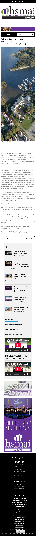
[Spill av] (8, 350)
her (16, 329)
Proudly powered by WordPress (9, 533)
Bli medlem (19, 464)
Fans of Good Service (19, 475)
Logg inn (19, 484)
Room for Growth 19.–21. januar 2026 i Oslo (21, 308)
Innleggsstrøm (19, 486)
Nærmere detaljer (19, 529)
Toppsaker (28, 232)
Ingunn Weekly (19, 467)
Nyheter (17, 232)
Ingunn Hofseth (19, 512)
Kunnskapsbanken (19, 471)
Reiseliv (22, 232)
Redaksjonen (24, 44)
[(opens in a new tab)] (9, 253)
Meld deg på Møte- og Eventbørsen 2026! (20, 298)
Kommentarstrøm (19, 489)
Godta (20, 531)
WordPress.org (19, 491)
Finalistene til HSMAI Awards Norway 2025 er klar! (21, 276)
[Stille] (25, 350)
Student (19, 473)
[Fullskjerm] (28, 350)
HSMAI (12, 232)
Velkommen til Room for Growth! (21, 288)
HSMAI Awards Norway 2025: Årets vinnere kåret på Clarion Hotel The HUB (21, 264)
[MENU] (8, 34)
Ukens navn (19, 469)
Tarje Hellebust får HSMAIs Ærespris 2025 (20, 252)
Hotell (8, 232)
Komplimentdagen (19, 478)
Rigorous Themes (30, 533)
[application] (18, 345)
